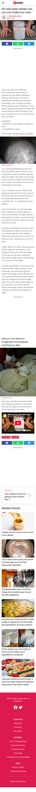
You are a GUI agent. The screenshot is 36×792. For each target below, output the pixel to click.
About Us (18, 723)
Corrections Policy (18, 745)
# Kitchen (6, 437)
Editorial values (18, 749)
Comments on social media (18, 757)
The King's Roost (18, 133)
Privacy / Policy (18, 767)
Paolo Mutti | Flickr (7, 397)
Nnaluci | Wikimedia (7, 165)
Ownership (18, 753)
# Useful (15, 437)
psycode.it (18, 731)
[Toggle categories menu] (3, 3)
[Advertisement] (18, 67)
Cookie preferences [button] (18, 771)
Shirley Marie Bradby (15, 16)
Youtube (29, 133)
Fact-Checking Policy (18, 741)
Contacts (18, 727)
